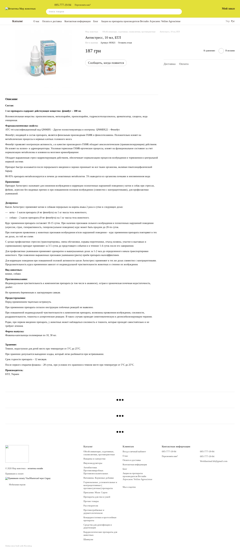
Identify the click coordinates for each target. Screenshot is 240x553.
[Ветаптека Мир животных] (17, 453)
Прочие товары (91, 501)
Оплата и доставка (52, 21)
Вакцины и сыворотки (94, 458)
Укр (228, 21)
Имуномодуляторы (92, 463)
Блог (95, 21)
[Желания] (208, 9)
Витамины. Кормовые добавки (98, 478)
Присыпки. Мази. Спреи (95, 492)
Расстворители (90, 505)
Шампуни (88, 539)
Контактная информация (77, 21)
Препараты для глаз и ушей (96, 497)
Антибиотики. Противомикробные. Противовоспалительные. (96, 470)
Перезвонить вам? (83, 5)
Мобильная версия (16, 484)
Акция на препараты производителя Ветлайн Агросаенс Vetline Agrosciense (140, 21)
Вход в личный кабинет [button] (134, 451)
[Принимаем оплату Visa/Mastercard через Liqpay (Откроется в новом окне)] (28, 478)
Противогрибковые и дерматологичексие (93, 511)
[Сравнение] (199, 9)
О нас (36, 21)
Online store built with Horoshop (18, 546)
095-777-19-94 (62, 5)
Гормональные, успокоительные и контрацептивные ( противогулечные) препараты (100, 485)
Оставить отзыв (125, 42)
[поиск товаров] (179, 11)
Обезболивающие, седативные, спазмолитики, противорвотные (99, 453)
